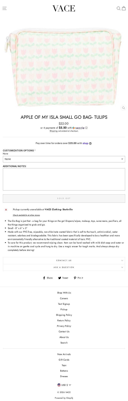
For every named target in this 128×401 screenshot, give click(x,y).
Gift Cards (64, 359)
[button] (64, 127)
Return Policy (63, 320)
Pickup (63, 309)
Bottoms (64, 370)
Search (64, 342)
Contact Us (64, 260)
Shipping (54, 131)
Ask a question (64, 267)
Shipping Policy (64, 315)
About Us (64, 337)
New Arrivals (63, 354)
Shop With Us (64, 292)
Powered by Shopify (64, 397)
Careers (64, 298)
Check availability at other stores (26, 215)
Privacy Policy (64, 326)
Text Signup (64, 304)
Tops (64, 365)
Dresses (64, 376)
